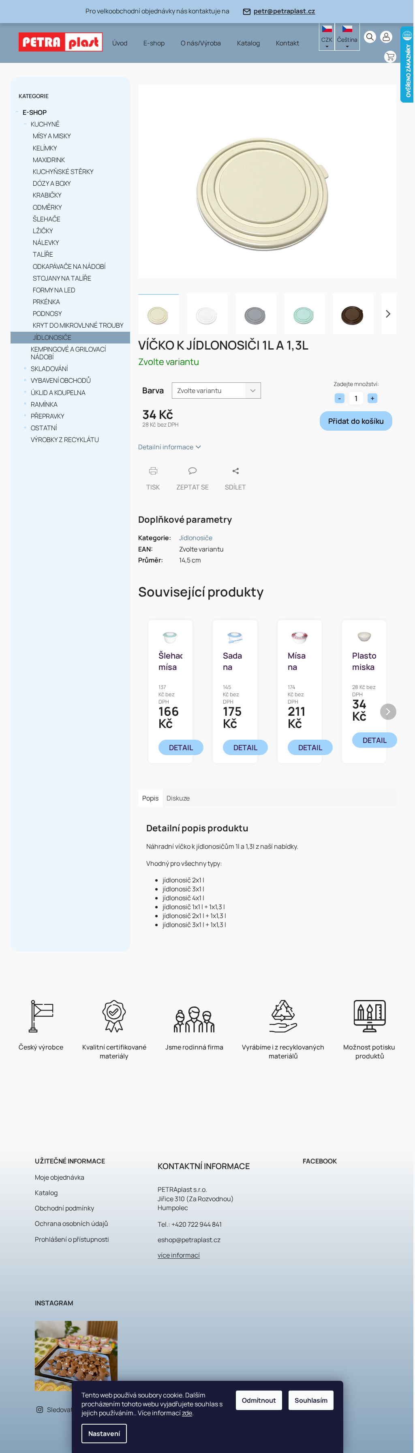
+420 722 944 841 (196, 1224)
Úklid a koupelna (58, 392)
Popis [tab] (150, 798)
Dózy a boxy (52, 183)
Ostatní (44, 427)
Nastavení (104, 1433)
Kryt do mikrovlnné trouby (78, 325)
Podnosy (47, 313)
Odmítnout (259, 1400)
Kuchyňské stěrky (63, 171)
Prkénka (46, 301)
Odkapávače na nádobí (69, 266)
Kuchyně (45, 124)
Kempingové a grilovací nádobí (68, 353)
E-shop (35, 112)
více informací (179, 1255)
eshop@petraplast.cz (189, 1239)
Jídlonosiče (52, 337)
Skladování (49, 368)
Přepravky (47, 416)
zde (187, 1412)
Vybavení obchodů (61, 380)
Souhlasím (311, 1400)
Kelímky (45, 148)
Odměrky (47, 207)
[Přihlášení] (386, 37)
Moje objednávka (59, 1177)
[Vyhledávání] (370, 37)
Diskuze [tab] (178, 798)
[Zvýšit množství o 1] (372, 398)
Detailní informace (165, 446)
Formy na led (54, 289)
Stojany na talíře (62, 278)
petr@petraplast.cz (284, 10)
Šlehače (46, 219)
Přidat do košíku (356, 421)
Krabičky (47, 195)
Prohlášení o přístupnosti (72, 1239)
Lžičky (43, 230)
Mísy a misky (52, 135)
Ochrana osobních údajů (71, 1223)
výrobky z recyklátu (65, 439)
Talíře (43, 254)
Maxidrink (49, 159)
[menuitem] (119, 42)
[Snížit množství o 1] (339, 398)
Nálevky (46, 242)
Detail (181, 747)
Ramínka (44, 404)
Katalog (46, 1192)
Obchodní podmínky (64, 1208)
